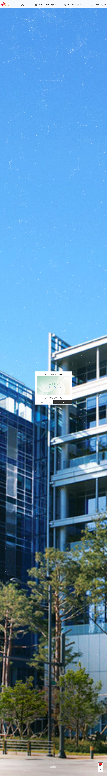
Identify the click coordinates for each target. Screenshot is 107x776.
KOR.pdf (49, 397)
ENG (105, 4)
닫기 (63, 402)
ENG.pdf (58, 397)
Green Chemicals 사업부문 (47, 5)
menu (97, 5)
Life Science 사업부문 (74, 5)
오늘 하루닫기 (44, 402)
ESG (25, 5)
